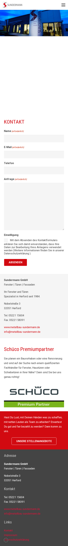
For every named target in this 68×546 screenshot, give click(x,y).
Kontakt (8, 530)
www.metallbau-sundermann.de (22, 327)
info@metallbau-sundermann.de (22, 331)
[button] (63, 5)
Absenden (15, 262)
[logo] (12, 5)
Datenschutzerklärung (16, 539)
